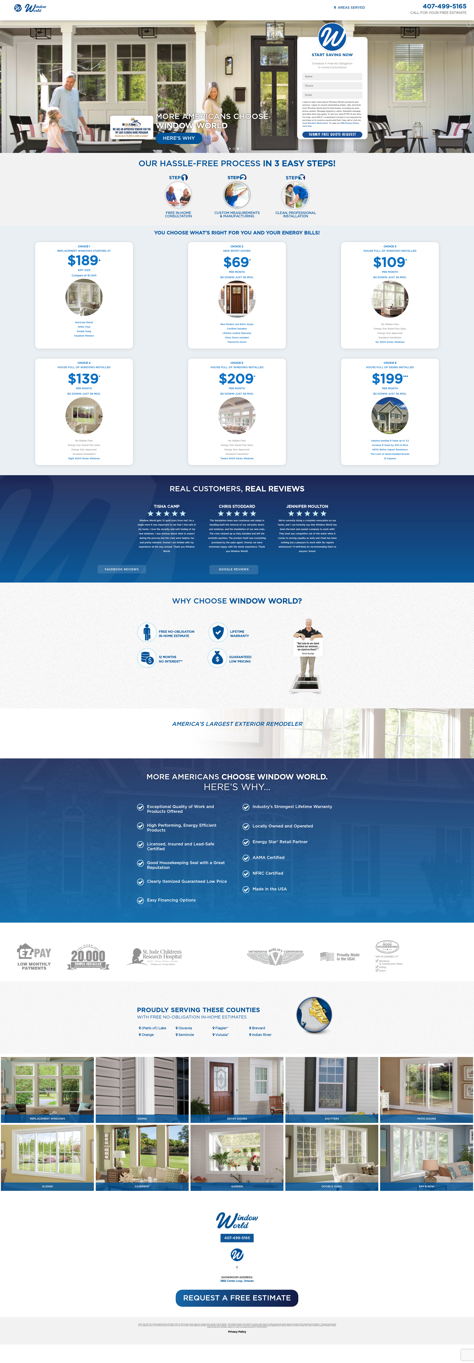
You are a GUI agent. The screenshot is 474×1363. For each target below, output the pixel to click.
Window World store (318, 123)
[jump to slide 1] (234, 149)
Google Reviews (234, 569)
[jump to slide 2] (238, 149)
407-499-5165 (445, 6)
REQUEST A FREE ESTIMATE (237, 1298)
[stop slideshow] (241, 149)
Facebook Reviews (122, 569)
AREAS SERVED (350, 7)
